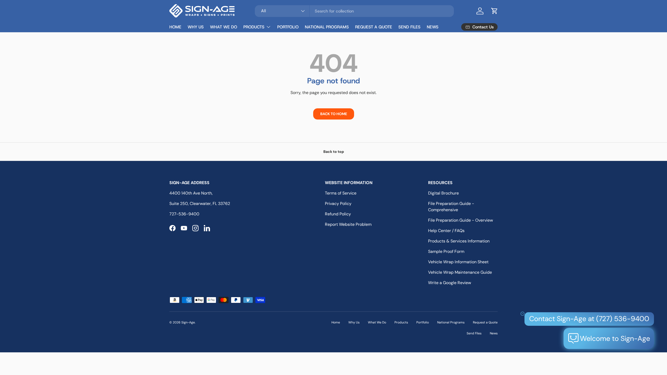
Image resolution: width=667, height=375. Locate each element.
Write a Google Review (449, 282)
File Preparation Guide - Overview (460, 220)
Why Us (196, 27)
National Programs (327, 27)
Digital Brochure (443, 193)
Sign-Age (188, 322)
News (433, 27)
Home (175, 27)
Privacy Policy (338, 203)
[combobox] (354, 11)
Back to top (333, 151)
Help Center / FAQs (446, 230)
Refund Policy (338, 214)
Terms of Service (340, 193)
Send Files (409, 27)
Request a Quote (373, 27)
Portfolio (288, 27)
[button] (494, 11)
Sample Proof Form (446, 251)
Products (253, 27)
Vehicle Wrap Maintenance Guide (460, 272)
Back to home (333, 113)
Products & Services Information (459, 241)
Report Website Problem (348, 224)
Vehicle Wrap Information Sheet (458, 262)
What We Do (223, 27)
